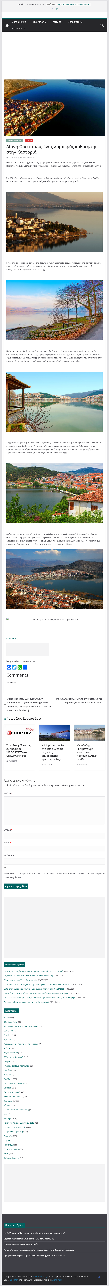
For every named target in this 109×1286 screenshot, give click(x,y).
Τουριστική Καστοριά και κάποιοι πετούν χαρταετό (26, 1002)
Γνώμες (7, 1061)
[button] (27, 22)
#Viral (6, 1017)
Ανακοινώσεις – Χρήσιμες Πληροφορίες (21, 1044)
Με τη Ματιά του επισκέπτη (16, 1109)
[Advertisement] (54, 59)
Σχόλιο (8, 793)
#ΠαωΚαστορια (75, 22)
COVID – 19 (8, 1030)
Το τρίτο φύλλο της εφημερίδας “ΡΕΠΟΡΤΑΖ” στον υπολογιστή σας (18, 751)
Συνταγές (8, 1136)
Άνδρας (7, 1048)
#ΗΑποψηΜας (19, 22)
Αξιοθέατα (17, 28)
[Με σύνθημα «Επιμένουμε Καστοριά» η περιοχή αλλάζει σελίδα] (89, 726)
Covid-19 (7, 1035)
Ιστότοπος (9, 855)
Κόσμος (7, 1105)
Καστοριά (29, 140)
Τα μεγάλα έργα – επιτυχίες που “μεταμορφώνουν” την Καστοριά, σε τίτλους (38, 984)
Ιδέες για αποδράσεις (13, 1096)
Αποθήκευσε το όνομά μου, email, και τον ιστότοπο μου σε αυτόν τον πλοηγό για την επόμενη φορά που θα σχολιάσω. (54, 875)
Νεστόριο (8, 1118)
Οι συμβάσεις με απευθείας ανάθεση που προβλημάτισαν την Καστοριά (36, 993)
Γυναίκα (7, 1070)
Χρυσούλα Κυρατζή (27, 158)
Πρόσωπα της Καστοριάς (15, 1127)
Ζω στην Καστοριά (12, 1092)
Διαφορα (7, 1074)
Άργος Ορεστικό (11, 1052)
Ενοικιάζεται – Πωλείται (14, 1083)
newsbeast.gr (12, 638)
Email (7, 842)
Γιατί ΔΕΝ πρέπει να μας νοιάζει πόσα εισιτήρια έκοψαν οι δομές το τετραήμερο (39, 997)
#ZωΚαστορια (39, 22)
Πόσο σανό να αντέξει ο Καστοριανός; (21, 980)
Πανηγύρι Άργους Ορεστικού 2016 (19, 1123)
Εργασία (7, 1087)
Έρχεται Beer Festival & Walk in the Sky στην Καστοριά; (28, 975)
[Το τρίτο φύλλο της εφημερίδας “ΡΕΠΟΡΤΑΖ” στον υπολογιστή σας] (19, 726)
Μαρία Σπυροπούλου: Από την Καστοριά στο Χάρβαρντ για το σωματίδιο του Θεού (79, 700)
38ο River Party (10, 1022)
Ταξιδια (7, 1140)
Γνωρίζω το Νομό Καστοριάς (16, 1066)
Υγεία (6, 1153)
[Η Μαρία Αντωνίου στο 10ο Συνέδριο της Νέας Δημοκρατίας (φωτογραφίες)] (54, 726)
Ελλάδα (7, 1079)
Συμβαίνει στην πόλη (13, 1131)
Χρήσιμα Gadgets (11, 1158)
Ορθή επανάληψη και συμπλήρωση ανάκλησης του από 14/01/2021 (34, 989)
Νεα (5, 1114)
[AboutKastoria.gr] (7, 25)
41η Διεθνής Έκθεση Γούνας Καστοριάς (21, 1026)
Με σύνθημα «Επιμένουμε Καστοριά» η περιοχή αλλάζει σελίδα (87, 752)
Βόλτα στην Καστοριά (14, 140)
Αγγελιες (57, 22)
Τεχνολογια (9, 1145)
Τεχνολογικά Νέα (11, 1149)
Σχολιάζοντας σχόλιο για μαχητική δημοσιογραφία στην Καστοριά (73, 3)
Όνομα (8, 829)
